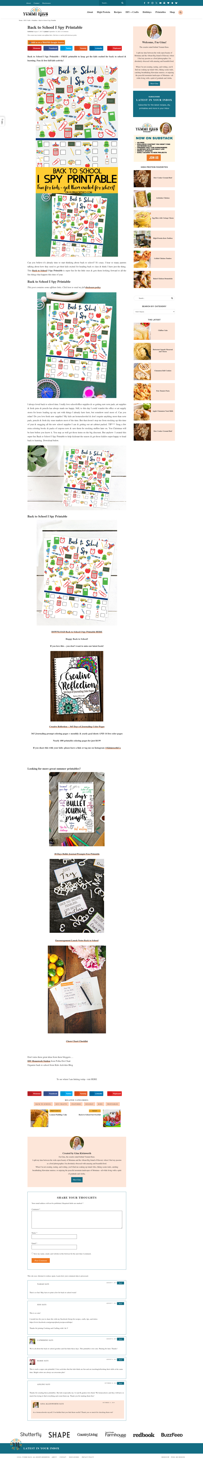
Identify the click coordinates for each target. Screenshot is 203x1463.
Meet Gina (77, 1179)
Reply (120, 1283)
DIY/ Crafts (27, 20)
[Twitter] (156, 3)
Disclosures (46, 3)
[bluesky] (176, 3)
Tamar (40, 1284)
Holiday (90, 1104)
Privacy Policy (88, 1457)
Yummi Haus (35, 11)
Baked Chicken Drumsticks (163, 278)
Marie (40, 1360)
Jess (39, 1304)
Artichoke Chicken (163, 198)
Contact (36, 3)
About (28, 3)
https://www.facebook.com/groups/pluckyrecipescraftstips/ (51, 1322)
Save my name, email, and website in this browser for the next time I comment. (62, 1253)
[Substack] (164, 3)
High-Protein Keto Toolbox (163, 238)
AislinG (41, 1384)
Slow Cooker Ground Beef (163, 177)
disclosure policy (72, 35)
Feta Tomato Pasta (163, 391)
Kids (100, 1104)
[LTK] (168, 3)
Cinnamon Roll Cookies (162, 370)
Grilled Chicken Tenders (163, 258)
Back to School (39, 270)
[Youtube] (160, 3)
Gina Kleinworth (49, 1404)
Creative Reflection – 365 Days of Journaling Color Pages (76, 726)
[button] (2, 121)
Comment (36, 1209)
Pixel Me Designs (178, 1457)
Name (34, 1233)
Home (20, 20)
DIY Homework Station (38, 1061)
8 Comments (64, 31)
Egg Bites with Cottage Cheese (163, 218)
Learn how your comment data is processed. (72, 1276)
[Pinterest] (148, 3)
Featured (76, 1104)
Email (34, 1243)
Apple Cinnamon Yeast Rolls (163, 411)
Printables (34, 20)
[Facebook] (144, 3)
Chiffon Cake (163, 330)
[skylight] (172, 3)
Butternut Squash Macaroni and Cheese (163, 350)
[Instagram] (152, 3)
